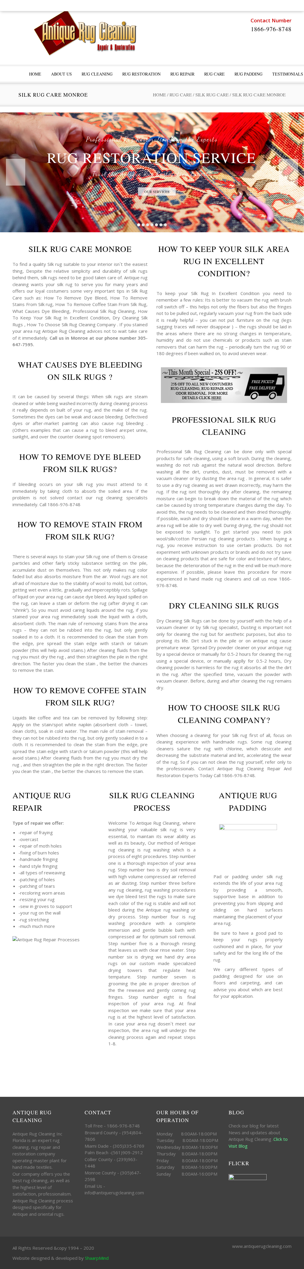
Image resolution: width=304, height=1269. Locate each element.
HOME (35, 74)
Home (159, 95)
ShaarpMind (97, 1258)
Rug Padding (248, 74)
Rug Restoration (141, 74)
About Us (61, 74)
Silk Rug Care (212, 95)
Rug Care (214, 74)
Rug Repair (182, 74)
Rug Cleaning (97, 74)
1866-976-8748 (271, 29)
